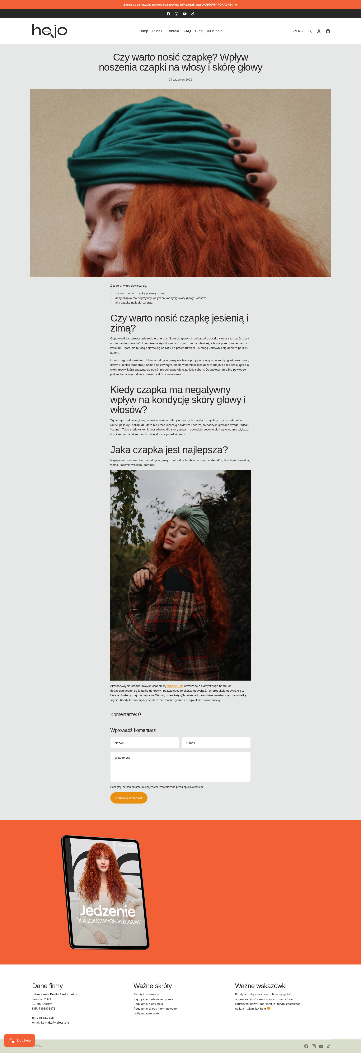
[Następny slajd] (356, 4)
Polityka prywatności (146, 1013)
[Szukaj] (310, 31)
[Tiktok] (328, 1046)
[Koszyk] (328, 31)
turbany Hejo (175, 685)
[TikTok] (192, 13)
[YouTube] (184, 13)
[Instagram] (176, 13)
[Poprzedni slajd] (4, 4)
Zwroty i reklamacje (146, 994)
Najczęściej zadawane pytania (153, 999)
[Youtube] (321, 1046)
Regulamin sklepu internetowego (155, 1008)
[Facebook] (168, 13)
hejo (41, 1046)
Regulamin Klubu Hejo (148, 1003)
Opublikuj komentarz (128, 798)
